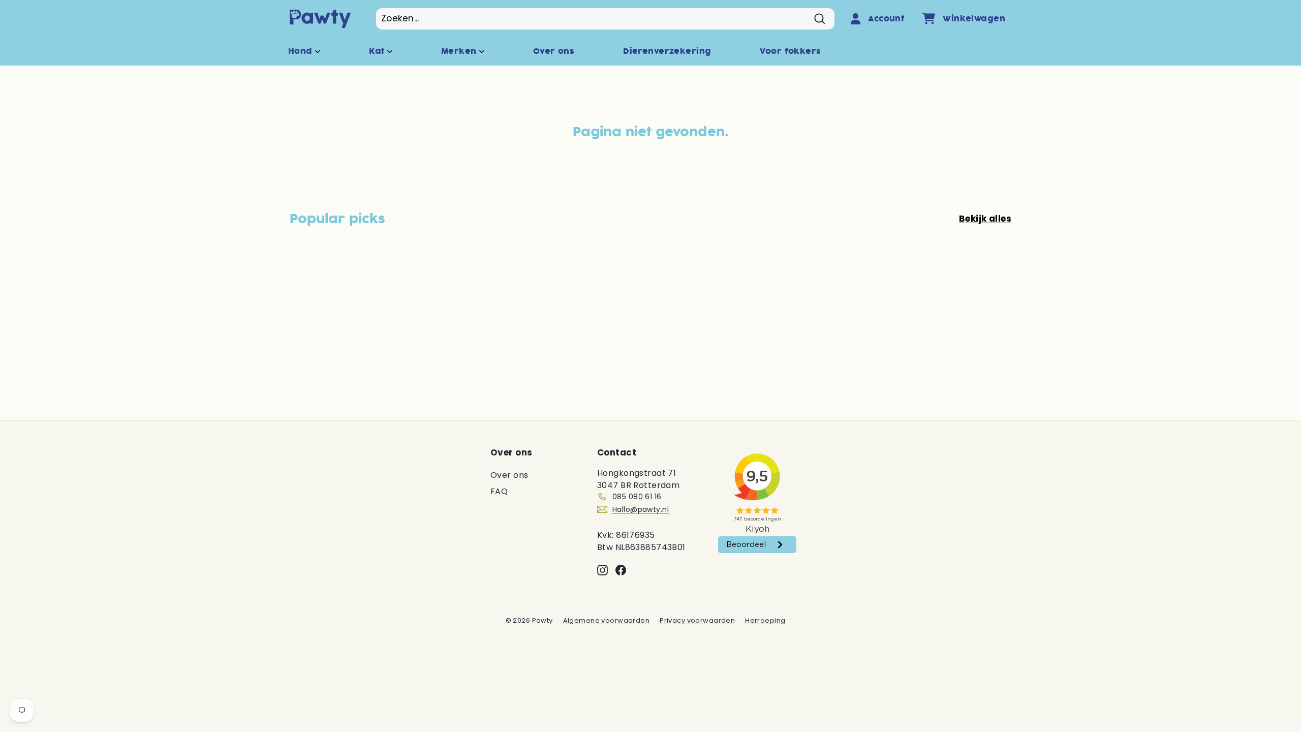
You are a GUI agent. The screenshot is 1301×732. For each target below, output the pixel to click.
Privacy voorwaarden (697, 620)
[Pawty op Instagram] (602, 570)
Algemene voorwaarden (606, 620)
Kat (378, 51)
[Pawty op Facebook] (620, 570)
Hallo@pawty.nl (640, 509)
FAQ (499, 491)
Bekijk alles (985, 218)
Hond (301, 51)
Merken (460, 51)
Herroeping (765, 620)
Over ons (553, 51)
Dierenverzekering (667, 51)
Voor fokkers (790, 51)
